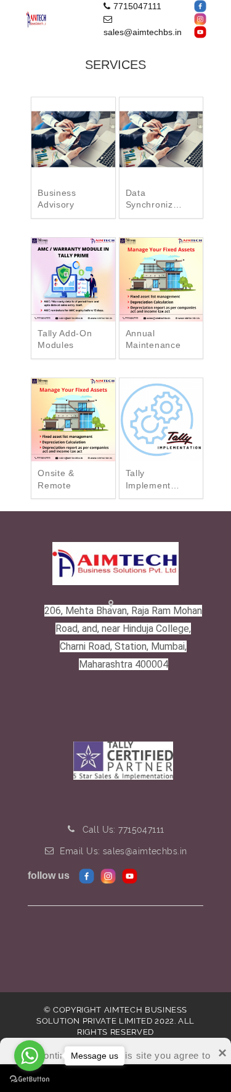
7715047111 (137, 6)
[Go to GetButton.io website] (29, 1079)
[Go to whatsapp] (29, 1055)
